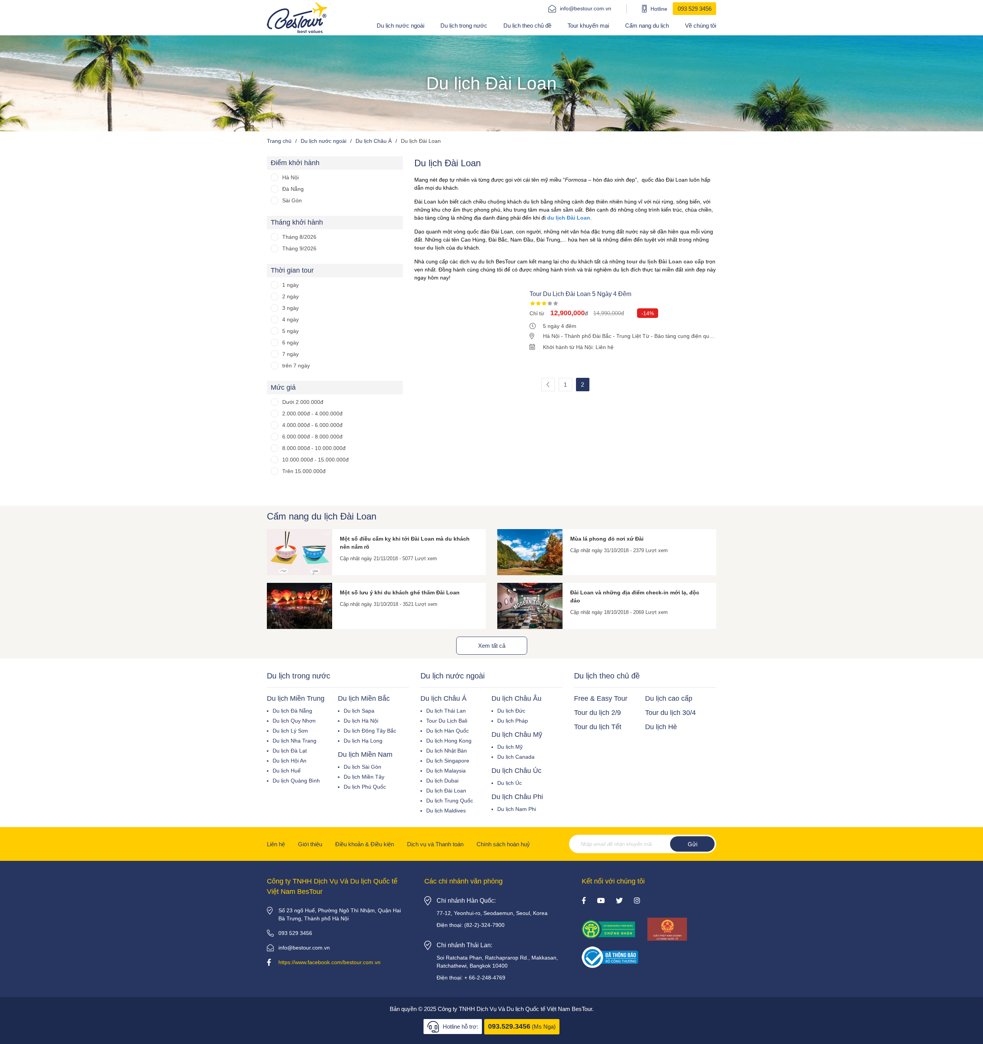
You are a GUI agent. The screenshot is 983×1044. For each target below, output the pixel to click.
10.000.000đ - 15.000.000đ (315, 460)
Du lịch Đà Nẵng (292, 711)
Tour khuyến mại (588, 25)
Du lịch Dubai (442, 781)
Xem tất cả (491, 645)
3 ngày (290, 308)
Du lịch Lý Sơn (290, 731)
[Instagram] (637, 901)
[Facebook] (584, 901)
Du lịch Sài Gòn (362, 767)
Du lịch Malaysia (446, 771)
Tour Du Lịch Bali (446, 721)
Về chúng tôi (700, 25)
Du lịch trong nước (463, 25)
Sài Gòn (292, 200)
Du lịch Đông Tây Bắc (370, 731)
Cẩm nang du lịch (647, 25)
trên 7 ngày (296, 365)
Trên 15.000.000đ (304, 471)
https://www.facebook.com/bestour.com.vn (329, 962)
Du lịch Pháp (512, 721)
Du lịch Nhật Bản (446, 751)
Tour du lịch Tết (597, 727)
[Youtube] (601, 901)
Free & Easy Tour (600, 698)
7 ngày (290, 354)
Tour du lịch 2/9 (597, 712)
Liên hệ (276, 844)
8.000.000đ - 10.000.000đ (314, 448)
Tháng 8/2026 (299, 237)
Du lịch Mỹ (510, 747)
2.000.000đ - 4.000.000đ (312, 413)
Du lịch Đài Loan (446, 791)
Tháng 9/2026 (299, 248)
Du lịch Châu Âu (516, 698)
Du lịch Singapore (447, 761)
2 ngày (290, 296)
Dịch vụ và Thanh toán (435, 844)
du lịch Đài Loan (568, 218)
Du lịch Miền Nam (365, 754)
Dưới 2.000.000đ (302, 402)
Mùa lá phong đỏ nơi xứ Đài (607, 539)
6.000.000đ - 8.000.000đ (312, 436)
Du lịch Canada (516, 757)
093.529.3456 (509, 1026)
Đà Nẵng (293, 189)
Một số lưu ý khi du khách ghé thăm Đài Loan (400, 592)
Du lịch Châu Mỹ (517, 734)
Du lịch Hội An (289, 761)
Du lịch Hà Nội (361, 721)
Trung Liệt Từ (632, 336)
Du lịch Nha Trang (294, 741)
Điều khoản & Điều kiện (364, 844)
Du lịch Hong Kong (449, 741)
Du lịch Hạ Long (363, 741)
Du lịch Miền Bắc (364, 698)
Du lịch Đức (511, 711)
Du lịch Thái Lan (446, 711)
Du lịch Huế (287, 771)
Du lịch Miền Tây (364, 777)
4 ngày (290, 319)
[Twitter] (619, 901)
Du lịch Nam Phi (516, 809)
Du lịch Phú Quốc (365, 787)
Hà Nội (290, 177)
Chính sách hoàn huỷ (503, 844)
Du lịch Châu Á (443, 698)
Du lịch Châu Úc (516, 770)
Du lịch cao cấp (668, 698)
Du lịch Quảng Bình (296, 781)
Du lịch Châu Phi (517, 797)
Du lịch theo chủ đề (527, 25)
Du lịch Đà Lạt (290, 751)
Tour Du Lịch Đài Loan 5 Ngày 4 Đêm (580, 294)
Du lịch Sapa (359, 711)
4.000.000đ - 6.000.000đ (312, 425)
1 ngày (290, 285)
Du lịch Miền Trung (295, 698)
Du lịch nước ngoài (400, 25)
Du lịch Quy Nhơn (294, 721)
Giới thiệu (310, 844)
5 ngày (290, 331)
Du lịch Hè (661, 727)
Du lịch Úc (509, 783)
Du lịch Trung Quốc (449, 800)
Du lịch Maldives (446, 810)
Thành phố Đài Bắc (587, 336)
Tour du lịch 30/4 (670, 712)
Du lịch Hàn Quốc (447, 731)
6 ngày (290, 342)
